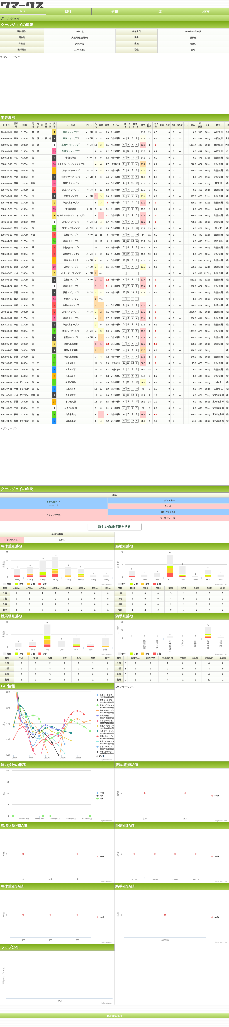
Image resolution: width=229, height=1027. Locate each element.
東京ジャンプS (70, 138)
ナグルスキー (53, 502)
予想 (114, 12)
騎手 (68, 12)
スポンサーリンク (10, 57)
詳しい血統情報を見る (114, 526)
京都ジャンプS (70, 132)
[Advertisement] (114, 84)
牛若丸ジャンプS (70, 151)
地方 (206, 12)
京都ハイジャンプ (70, 145)
